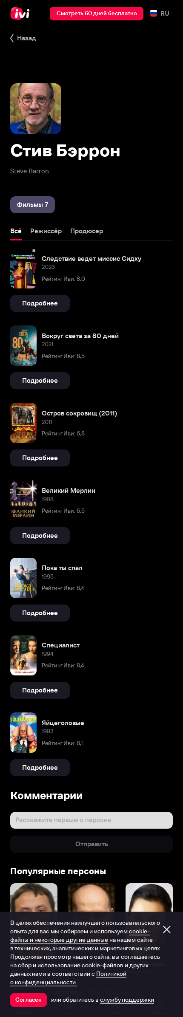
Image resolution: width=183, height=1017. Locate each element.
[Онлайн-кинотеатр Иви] (22, 13)
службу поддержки (127, 999)
